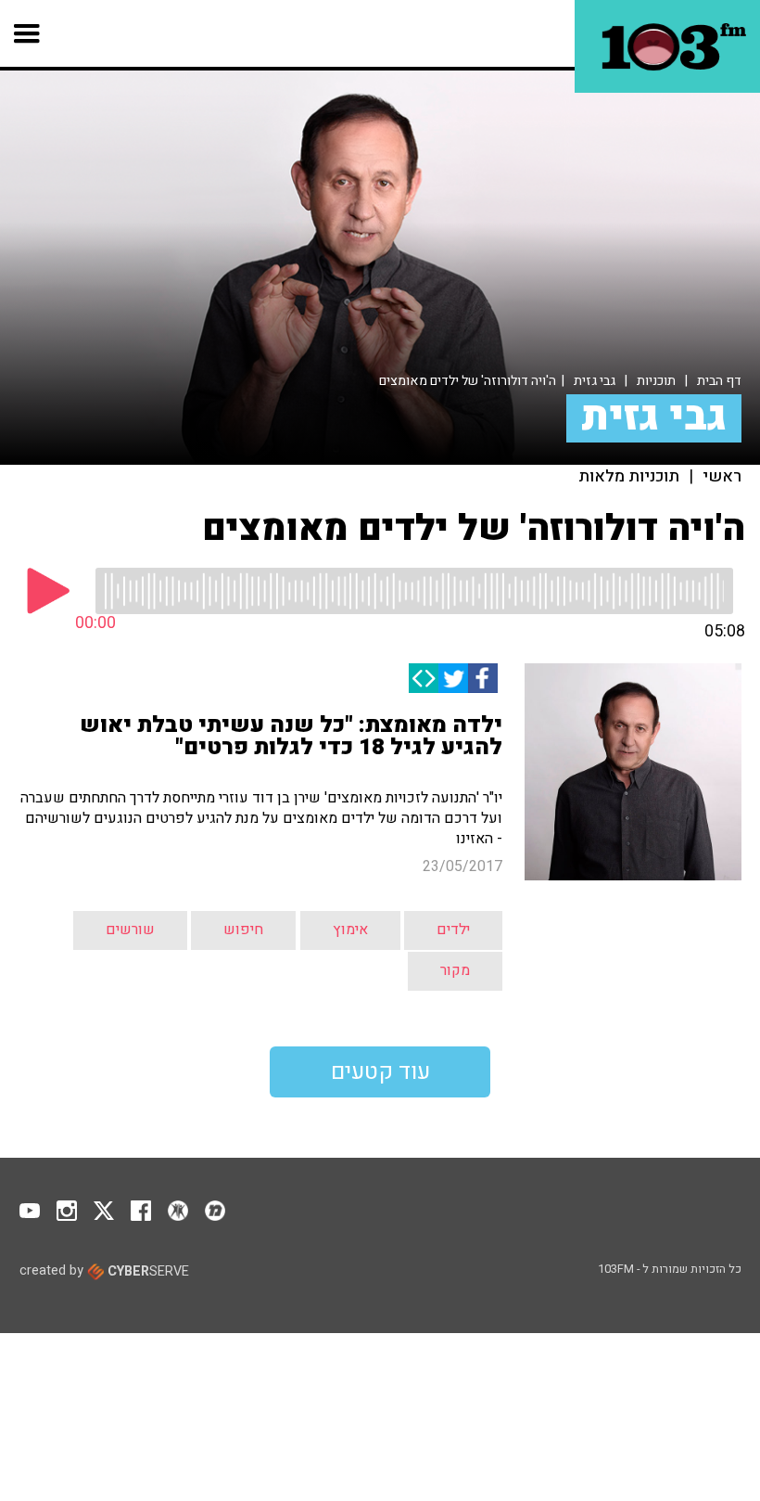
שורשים (130, 929)
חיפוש (243, 929)
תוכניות (656, 381)
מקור (455, 970)
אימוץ (350, 929)
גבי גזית (594, 381)
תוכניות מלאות (628, 476)
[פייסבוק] (483, 678)
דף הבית (719, 381)
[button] (27, 33)
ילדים (453, 929)
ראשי (722, 476)
